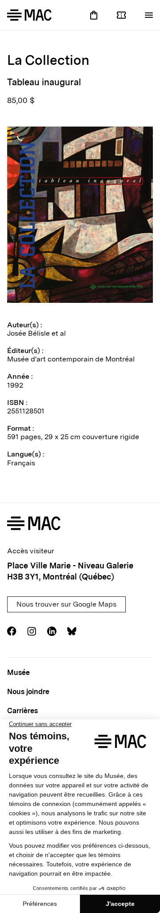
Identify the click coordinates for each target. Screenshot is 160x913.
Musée (18, 672)
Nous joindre (28, 691)
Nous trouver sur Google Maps (66, 604)
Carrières (22, 711)
